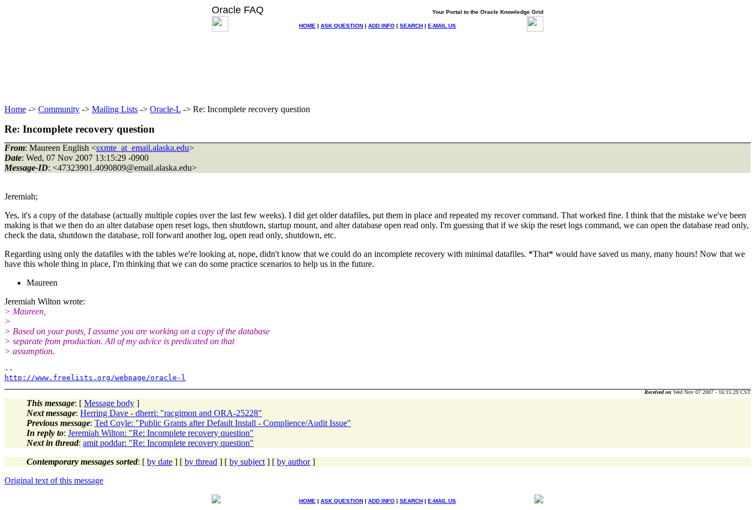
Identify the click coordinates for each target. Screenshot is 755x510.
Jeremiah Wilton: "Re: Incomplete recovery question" (161, 433)
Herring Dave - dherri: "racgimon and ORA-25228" (171, 413)
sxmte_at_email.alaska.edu (142, 148)
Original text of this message (53, 480)
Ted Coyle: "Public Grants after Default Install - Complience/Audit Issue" (223, 423)
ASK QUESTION (342, 26)
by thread (201, 461)
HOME (307, 26)
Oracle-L (165, 109)
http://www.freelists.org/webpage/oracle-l (95, 378)
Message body (109, 403)
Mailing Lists (115, 109)
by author (293, 461)
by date (159, 461)
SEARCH (411, 26)
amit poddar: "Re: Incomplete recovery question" (168, 443)
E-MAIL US (442, 26)
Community (59, 109)
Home (15, 109)
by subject (247, 461)
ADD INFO (381, 26)
